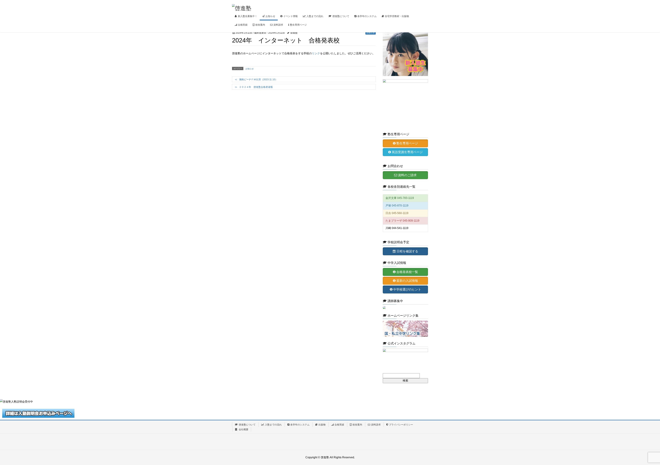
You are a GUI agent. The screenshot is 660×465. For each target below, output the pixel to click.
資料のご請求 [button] (407, 175)
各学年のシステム (300, 424)
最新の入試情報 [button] (406, 280)
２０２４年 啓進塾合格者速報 (256, 87)
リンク (316, 53)
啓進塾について (247, 424)
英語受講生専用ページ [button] (407, 152)
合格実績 (339, 424)
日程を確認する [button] (407, 251)
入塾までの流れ (273, 424)
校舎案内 (357, 424)
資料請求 (376, 424)
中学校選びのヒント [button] (406, 289)
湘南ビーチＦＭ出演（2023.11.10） (258, 79)
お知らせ (370, 32)
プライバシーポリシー (401, 424)
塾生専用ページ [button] (406, 143)
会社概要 (243, 429)
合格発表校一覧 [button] (406, 272)
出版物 (322, 424)
